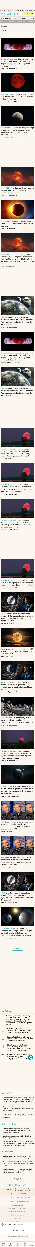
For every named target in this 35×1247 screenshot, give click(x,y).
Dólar (14, 10)
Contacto (6, 1198)
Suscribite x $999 (28, 14)
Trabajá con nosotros (17, 1205)
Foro (24, 1245)
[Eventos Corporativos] (19, 1189)
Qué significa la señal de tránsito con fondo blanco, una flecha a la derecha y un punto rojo (20, 1038)
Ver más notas (17, 948)
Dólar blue (20, 10)
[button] (30, 1057)
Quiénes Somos (10, 1201)
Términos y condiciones (17, 1215)
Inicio (17, 1245)
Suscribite (28, 1198)
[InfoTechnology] (22, 1193)
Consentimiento (17, 1221)
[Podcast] (12, 1194)
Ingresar (31, 1245)
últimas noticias (5, 10)
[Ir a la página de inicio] (9, 14)
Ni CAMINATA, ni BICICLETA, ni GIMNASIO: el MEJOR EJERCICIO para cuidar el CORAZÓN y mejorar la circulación (19, 1057)
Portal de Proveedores (23, 1201)
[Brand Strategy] (27, 1189)
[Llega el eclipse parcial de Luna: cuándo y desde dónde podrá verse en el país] (17, 209)
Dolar (10, 1245)
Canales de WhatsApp (17, 1198)
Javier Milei (29, 10)
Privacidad (18, 1218)
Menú (3, 1245)
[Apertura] (9, 1190)
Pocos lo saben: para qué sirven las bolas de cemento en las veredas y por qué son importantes (19, 1030)
